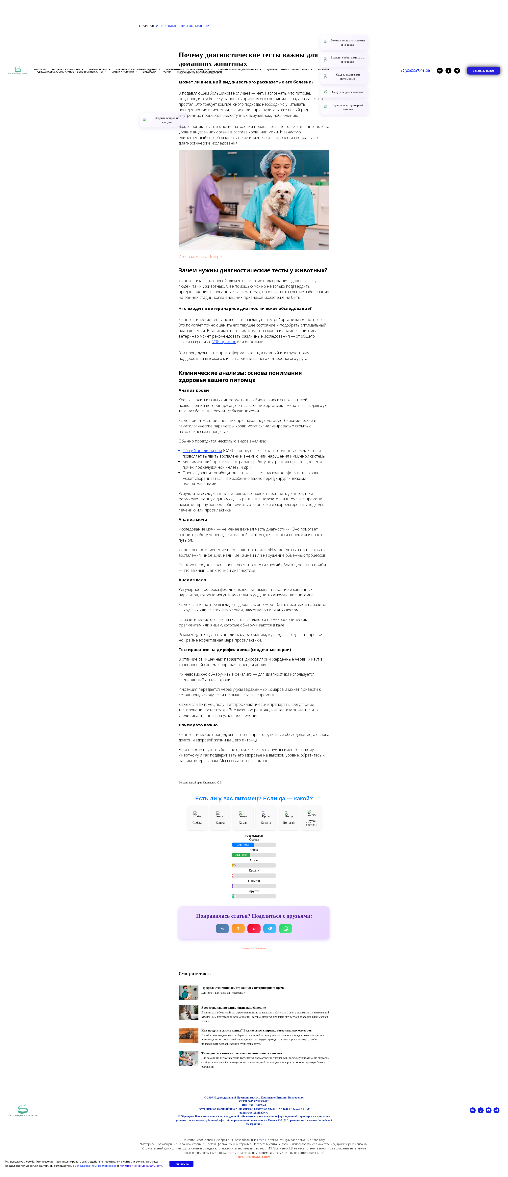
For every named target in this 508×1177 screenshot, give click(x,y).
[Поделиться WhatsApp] (285, 928)
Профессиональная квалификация (199, 72)
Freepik (262, 1140)
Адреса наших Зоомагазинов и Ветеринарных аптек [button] (70, 72)
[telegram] (457, 71)
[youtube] (489, 1112)
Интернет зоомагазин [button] (66, 69)
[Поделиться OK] (238, 928)
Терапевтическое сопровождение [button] (188, 69)
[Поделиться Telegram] (269, 928)
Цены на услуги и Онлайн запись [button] (288, 69)
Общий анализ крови (202, 450)
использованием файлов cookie (95, 1165)
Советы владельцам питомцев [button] (238, 69)
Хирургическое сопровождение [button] (136, 69)
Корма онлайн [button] (98, 69)
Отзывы (323, 69)
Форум (167, 72)
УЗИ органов (224, 341)
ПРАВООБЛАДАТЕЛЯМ (254, 1157)
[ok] (448, 71)
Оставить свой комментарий (254, 949)
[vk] (440, 71)
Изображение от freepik (200, 256)
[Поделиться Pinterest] (254, 928)
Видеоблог (150, 72)
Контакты (40, 69)
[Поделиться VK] (222, 928)
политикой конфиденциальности (141, 1165)
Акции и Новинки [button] (123, 72)
